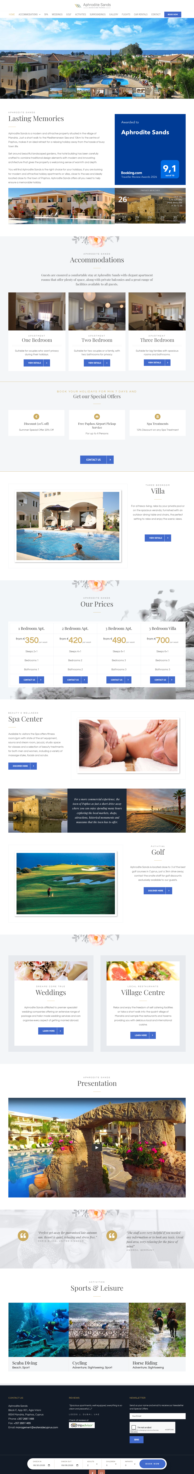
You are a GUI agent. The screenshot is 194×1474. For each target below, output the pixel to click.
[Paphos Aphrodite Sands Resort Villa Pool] (68, 493)
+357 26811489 (22, 1423)
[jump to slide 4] (97, 92)
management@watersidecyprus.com (37, 1427)
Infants (129, 1461)
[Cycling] (112, 1304)
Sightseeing (96, 1367)
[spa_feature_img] (128, 721)
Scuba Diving (24, 1363)
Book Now (152, 1464)
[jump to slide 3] (83, 92)
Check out (66, 1461)
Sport (26, 1367)
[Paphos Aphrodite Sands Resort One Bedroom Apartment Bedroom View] (36, 293)
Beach (16, 1367)
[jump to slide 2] (69, 92)
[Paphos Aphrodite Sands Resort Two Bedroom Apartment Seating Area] (97, 293)
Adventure (79, 1367)
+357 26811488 (25, 1419)
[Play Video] (97, 1147)
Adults (90, 1461)
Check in (37, 1461)
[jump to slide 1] (55, 92)
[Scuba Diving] (51, 1304)
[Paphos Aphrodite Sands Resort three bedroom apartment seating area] (157, 293)
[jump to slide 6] (125, 92)
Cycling (79, 1363)
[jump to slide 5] (111, 92)
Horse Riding (145, 1363)
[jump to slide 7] (139, 92)
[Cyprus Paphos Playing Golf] (66, 854)
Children (110, 1461)
